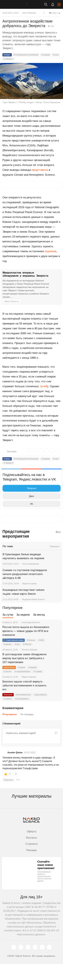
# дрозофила (40, 695)
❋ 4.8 (51, 26)
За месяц (39, 614)
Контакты (31, 837)
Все (58, 532)
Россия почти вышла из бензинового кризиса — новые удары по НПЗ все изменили (25, 631)
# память (8, 699)
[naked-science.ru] (49, 947)
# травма (38, 671)
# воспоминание (23, 695)
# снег (55, 55)
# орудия (32, 667)
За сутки (7, 614)
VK (31, 504)
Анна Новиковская (30, 564)
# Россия (27, 644)
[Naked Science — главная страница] (17, 4)
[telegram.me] (42, 947)
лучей (43, 386)
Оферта (31, 831)
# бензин (31, 640)
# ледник (46, 55)
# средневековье (22, 671)
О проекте (32, 843)
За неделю (23, 614)
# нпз (17, 644)
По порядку (27, 714)
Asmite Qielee (15, 752)
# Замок (21, 667)
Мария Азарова (29, 583)
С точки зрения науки (13, 640)
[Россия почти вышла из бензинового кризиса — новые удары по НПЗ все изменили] (56, 631)
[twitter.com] (13, 947)
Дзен (31, 496)
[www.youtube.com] (28, 947)
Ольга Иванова (29, 13)
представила (40, 169)
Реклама (31, 850)
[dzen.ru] (35, 947)
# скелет (7, 671)
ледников (50, 251)
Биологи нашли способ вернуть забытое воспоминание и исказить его (24, 685)
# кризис (7, 644)
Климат (7, 55)
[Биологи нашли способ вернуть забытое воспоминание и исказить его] (56, 685)
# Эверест (8, 59)
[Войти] (59, 4)
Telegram (31, 488)
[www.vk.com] (21, 947)
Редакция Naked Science (33, 599)
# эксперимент (22, 699)
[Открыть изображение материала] (31, 81)
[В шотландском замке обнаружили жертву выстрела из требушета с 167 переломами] (56, 658)
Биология (8, 695)
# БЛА (41, 640)
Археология (9, 667)
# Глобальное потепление (26, 55)
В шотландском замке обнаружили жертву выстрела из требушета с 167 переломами (24, 658)
